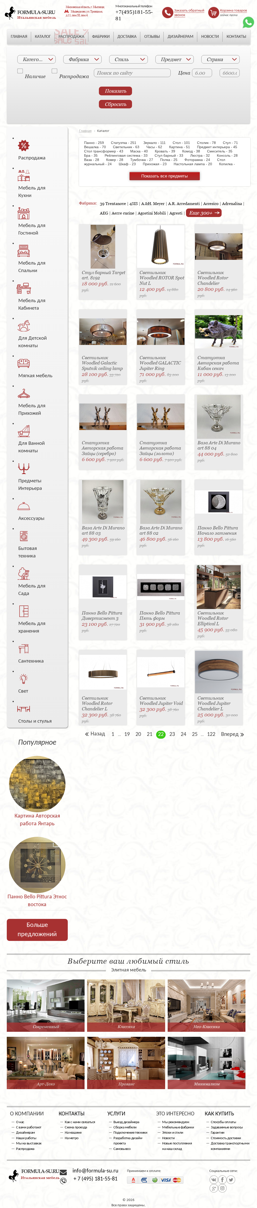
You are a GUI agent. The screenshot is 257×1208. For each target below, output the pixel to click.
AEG (104, 213)
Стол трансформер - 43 (106, 151)
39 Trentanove (113, 203)
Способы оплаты (223, 1122)
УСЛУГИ (116, 1114)
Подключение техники (130, 1133)
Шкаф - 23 (130, 164)
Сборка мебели (125, 1127)
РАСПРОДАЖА (71, 37)
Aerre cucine (123, 213)
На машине (73, 1133)
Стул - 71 (233, 143)
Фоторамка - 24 (199, 160)
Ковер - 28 (117, 160)
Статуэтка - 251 (126, 143)
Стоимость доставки (226, 1138)
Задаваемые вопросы (227, 1127)
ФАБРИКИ (101, 37)
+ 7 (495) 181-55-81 (95, 1179)
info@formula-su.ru (95, 1171)
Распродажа (59, 73)
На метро (72, 1138)
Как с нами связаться (80, 1122)
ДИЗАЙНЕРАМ (181, 37)
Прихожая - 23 (157, 164)
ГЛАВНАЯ (19, 37)
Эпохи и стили (172, 1133)
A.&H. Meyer (153, 203)
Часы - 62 (156, 147)
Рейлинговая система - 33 (129, 155)
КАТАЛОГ (43, 37)
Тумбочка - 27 (144, 160)
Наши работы (26, 1138)
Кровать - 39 (167, 151)
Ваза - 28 (94, 160)
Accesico (211, 203)
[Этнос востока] (37, 863)
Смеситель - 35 (222, 151)
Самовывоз (121, 1149)
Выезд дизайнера (126, 1122)
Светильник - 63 (128, 147)
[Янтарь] (37, 782)
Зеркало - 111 (157, 143)
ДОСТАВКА (127, 37)
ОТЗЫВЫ (152, 37)
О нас (20, 1122)
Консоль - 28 (230, 155)
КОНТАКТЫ (236, 37)
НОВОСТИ (210, 37)
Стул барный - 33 (171, 155)
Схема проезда (76, 1127)
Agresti (175, 213)
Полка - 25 (171, 160)
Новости (168, 1138)
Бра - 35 (94, 155)
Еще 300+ (201, 213)
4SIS (134, 203)
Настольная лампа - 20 (195, 164)
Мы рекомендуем (175, 1122)
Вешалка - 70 (98, 147)
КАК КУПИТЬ (219, 1114)
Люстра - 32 (202, 155)
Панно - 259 (97, 143)
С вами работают (28, 1127)
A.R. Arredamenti (184, 203)
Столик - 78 (209, 143)
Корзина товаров (233, 11)
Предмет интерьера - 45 (219, 147)
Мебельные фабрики (178, 1127)
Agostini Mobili (152, 213)
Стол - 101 (184, 143)
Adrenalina (232, 203)
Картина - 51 (182, 147)
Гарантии (217, 1133)
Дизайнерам (25, 1133)
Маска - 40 (141, 151)
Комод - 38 (193, 151)
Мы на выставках (29, 1143)
